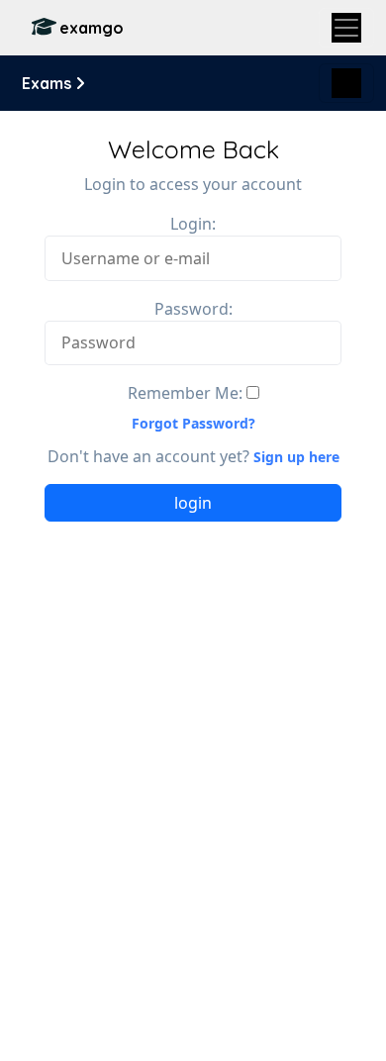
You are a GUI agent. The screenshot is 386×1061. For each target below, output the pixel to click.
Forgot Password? (193, 423)
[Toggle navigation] (346, 28)
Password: (193, 309)
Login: (193, 224)
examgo (91, 28)
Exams (48, 83)
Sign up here (296, 456)
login (193, 503)
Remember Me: (185, 393)
